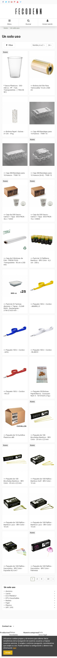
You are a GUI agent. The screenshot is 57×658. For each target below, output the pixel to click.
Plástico (9, 605)
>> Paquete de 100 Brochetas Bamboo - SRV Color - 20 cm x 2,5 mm (41, 437)
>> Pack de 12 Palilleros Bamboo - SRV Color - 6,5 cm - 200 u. (40, 260)
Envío (41, 632)
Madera (8, 601)
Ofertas (12, 632)
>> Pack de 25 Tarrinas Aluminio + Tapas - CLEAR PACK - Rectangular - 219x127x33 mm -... (14, 307)
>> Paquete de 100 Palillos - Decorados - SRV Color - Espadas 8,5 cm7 (14, 568)
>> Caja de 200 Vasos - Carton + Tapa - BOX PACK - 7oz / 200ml (41, 217)
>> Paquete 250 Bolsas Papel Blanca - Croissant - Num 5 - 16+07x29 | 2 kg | (41, 393)
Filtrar (10, 45)
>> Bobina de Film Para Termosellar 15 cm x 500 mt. (40, 88)
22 (48, 579)
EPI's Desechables (12, 598)
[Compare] (13, 82)
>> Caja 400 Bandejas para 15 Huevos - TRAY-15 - (41, 132)
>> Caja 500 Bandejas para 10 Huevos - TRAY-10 (14, 174)
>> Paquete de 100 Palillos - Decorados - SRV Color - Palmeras (41, 568)
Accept (7, 653)
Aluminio (9, 591)
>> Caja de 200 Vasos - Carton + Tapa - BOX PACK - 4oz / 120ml (14, 217)
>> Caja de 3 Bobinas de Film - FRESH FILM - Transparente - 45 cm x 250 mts (14, 261)
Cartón (8, 594)
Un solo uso (9, 587)
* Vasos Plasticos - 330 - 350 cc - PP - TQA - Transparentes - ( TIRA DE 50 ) (14, 89)
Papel (8, 603)
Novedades (13, 635)
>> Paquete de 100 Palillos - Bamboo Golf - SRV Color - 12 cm (41, 481)
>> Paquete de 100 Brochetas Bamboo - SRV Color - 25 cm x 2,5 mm (14, 481)
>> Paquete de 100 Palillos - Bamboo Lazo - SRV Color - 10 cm (14, 524)
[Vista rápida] (16, 82)
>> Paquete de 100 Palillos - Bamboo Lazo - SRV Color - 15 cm (41, 524)
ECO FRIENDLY (11, 596)
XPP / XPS (9, 607)
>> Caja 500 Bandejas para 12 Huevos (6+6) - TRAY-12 (41, 174)
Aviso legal (43, 635)
